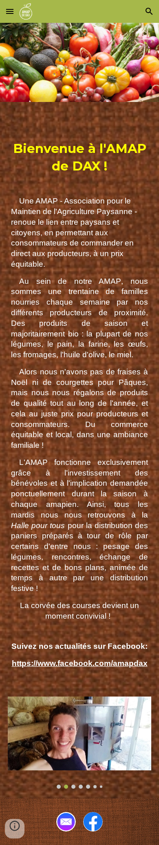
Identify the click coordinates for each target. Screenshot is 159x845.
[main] (79, 404)
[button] (10, 11)
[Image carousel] (79, 743)
